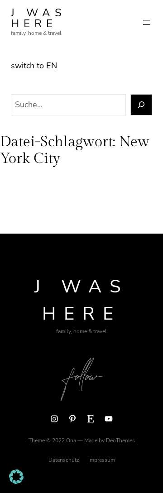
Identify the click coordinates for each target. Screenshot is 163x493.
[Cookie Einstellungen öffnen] (16, 481)
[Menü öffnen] (146, 22)
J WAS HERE (38, 18)
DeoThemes (120, 440)
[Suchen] (141, 104)
